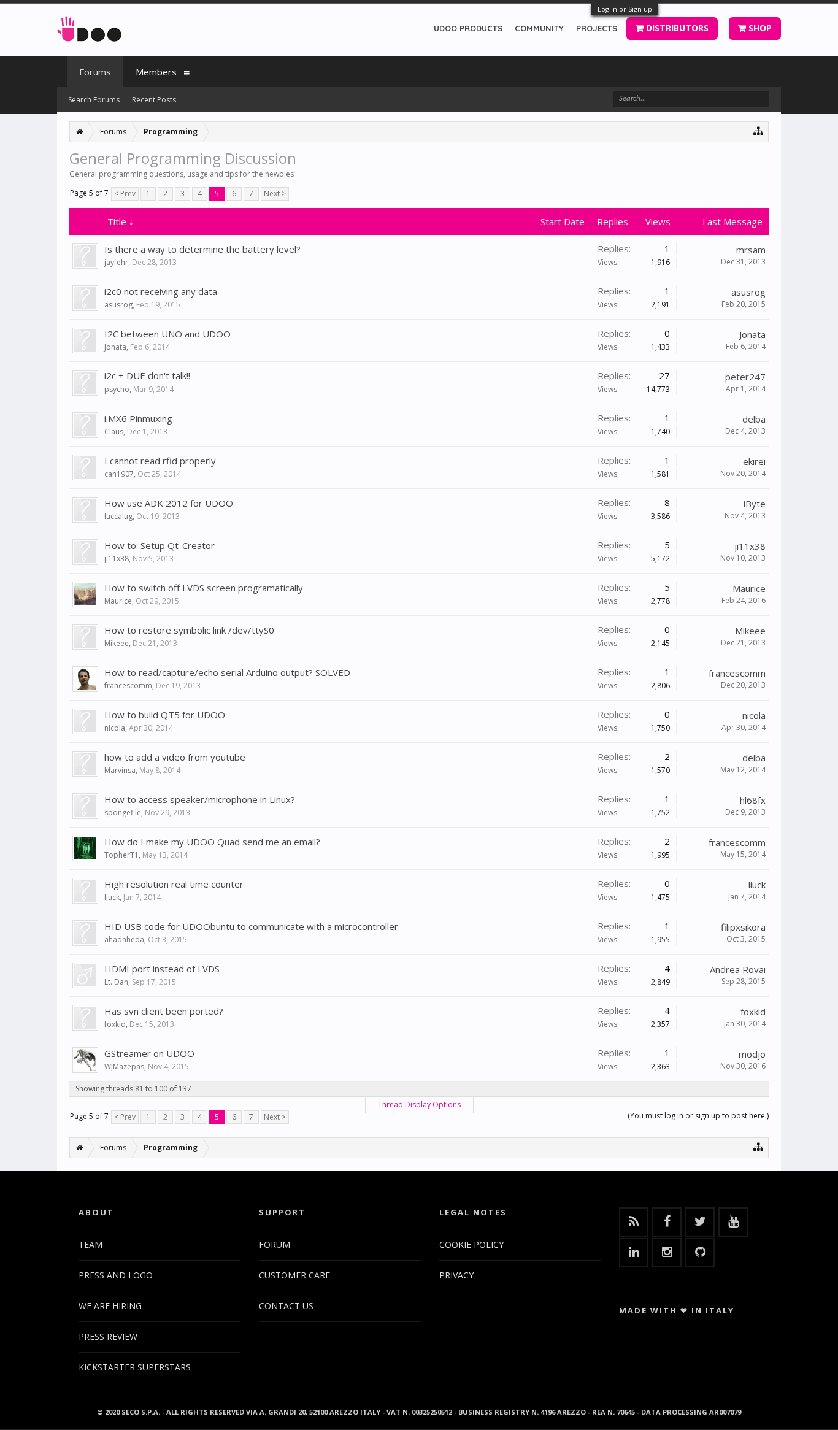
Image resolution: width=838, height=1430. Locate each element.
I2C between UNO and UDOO (167, 334)
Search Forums (94, 99)
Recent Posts (154, 99)
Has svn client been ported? (163, 1011)
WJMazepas (124, 1066)
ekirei (754, 461)
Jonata (115, 347)
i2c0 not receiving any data (160, 291)
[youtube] (733, 1222)
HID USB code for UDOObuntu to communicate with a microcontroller (251, 926)
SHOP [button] (759, 28)
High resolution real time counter (174, 884)
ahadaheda (124, 939)
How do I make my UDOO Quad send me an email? (212, 842)
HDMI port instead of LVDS (162, 969)
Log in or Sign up (625, 8)
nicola (114, 728)
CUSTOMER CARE (294, 1275)
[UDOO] (89, 26)
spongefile (122, 812)
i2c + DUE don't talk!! (147, 375)
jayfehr (116, 262)
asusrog (118, 304)
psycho (116, 389)
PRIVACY (456, 1275)
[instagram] (667, 1252)
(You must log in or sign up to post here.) (698, 1115)
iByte (755, 504)
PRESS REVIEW (108, 1336)
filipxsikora (743, 927)
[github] (700, 1252)
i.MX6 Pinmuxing (138, 418)
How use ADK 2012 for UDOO (168, 503)
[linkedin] (633, 1252)
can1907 (119, 474)
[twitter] (700, 1222)
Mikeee (116, 643)
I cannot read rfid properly (160, 461)
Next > (275, 193)
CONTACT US (286, 1306)
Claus (113, 431)
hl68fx (753, 800)
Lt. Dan (116, 982)
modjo (752, 1054)
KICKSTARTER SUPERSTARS (135, 1367)
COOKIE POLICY (471, 1244)
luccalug (118, 516)
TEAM (90, 1244)
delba (754, 419)
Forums (95, 72)
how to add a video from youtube (174, 757)
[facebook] (667, 1222)
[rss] (633, 1222)
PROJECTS (596, 28)
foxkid (115, 1024)
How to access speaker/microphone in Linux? (199, 799)
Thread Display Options (419, 1104)
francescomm (128, 685)
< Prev (125, 193)
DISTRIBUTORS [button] (676, 28)
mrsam (751, 250)
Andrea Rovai (738, 969)
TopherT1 (121, 855)
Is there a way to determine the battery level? (202, 249)
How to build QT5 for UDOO (164, 715)
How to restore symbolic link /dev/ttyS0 (189, 630)
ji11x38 (116, 558)
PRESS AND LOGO (116, 1275)
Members (156, 72)
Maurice (118, 601)
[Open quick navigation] (758, 130)
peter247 (745, 377)
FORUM (274, 1244)
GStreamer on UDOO (149, 1053)
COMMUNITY (539, 28)
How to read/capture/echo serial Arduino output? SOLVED (227, 672)
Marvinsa (120, 770)
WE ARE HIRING (110, 1306)
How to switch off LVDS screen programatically (203, 588)
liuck (112, 897)
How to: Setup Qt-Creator (159, 545)
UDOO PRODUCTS (468, 28)
